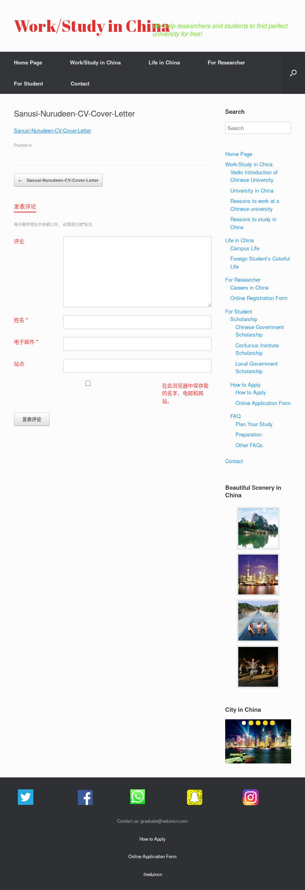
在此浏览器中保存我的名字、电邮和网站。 (185, 393)
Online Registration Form (259, 298)
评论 (19, 241)
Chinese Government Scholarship (260, 331)
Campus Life (244, 248)
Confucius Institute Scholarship (257, 349)
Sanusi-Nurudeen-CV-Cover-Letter (52, 130)
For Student (28, 83)
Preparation (249, 434)
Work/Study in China (95, 62)
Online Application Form (263, 403)
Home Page (28, 62)
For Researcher (226, 62)
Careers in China (249, 287)
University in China (252, 190)
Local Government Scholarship (257, 367)
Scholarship (243, 319)
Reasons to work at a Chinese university (254, 204)
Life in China (164, 62)
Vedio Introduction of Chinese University (254, 176)
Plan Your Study (254, 424)
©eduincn (152, 874)
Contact (80, 83)
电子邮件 (26, 341)
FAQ (235, 416)
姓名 (21, 319)
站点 (19, 363)
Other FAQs (249, 445)
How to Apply (245, 384)
